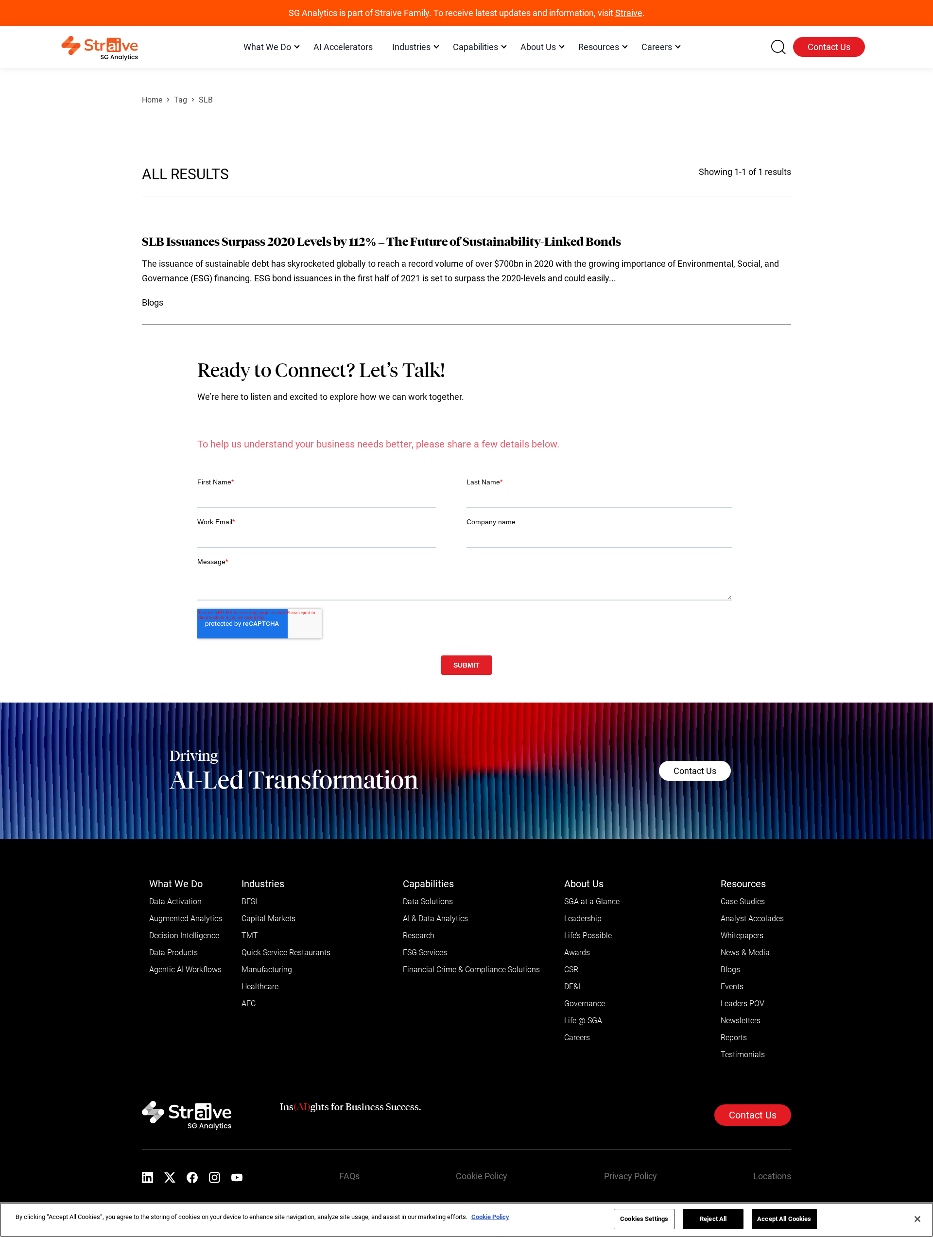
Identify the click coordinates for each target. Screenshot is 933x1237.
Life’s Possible (588, 935)
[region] (466, 1220)
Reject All (713, 1218)
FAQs (349, 1176)
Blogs (730, 969)
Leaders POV (742, 1003)
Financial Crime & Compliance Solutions (471, 969)
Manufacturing (267, 969)
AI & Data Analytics (435, 918)
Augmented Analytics (185, 918)
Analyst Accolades (752, 918)
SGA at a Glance (592, 901)
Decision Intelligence (184, 935)
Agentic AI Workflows (185, 969)
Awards (577, 952)
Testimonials (743, 1054)
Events (732, 986)
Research (418, 935)
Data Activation (175, 901)
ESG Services (425, 952)
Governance (584, 1003)
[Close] (917, 1219)
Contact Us (829, 47)
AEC (249, 1003)
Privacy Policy (630, 1176)
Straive (628, 13)
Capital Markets (268, 918)
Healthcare (260, 986)
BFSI (249, 901)
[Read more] (466, 273)
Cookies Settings (644, 1218)
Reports (734, 1037)
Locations (772, 1176)
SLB (206, 99)
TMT (250, 935)
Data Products (173, 952)
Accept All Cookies (784, 1218)
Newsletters (740, 1020)
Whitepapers (742, 935)
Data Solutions (428, 901)
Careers (577, 1037)
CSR (571, 969)
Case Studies (743, 901)
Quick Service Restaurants (286, 952)
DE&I (572, 986)
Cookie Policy (481, 1176)
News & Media (745, 952)
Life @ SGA (583, 1020)
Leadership (583, 918)
